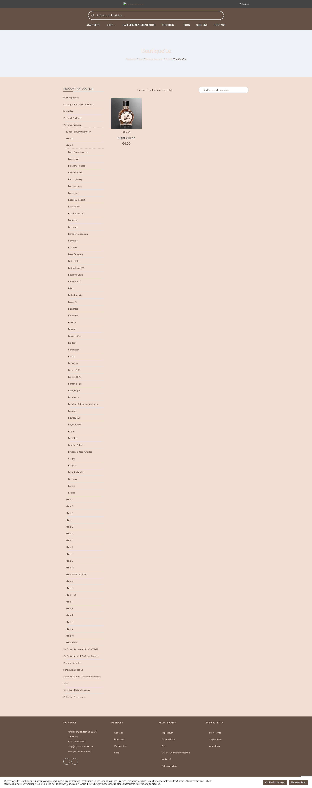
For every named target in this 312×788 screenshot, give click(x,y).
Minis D (69, 506)
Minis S (69, 608)
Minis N (69, 581)
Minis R (69, 601)
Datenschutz (168, 739)
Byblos (71, 492)
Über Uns (119, 739)
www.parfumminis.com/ (79, 751)
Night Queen (126, 138)
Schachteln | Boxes (73, 669)
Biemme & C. (74, 281)
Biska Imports (75, 295)
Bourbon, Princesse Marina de (83, 404)
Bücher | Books (71, 97)
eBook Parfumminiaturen (78, 131)
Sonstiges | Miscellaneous (76, 690)
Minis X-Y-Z (71, 642)
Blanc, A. (72, 302)
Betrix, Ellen (74, 261)
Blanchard (73, 308)
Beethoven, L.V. (76, 213)
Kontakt (220, 25)
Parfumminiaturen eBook (139, 25)
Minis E (69, 513)
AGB (164, 746)
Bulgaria (72, 465)
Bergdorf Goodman (78, 233)
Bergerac (73, 240)
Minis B (168, 59)
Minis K (69, 554)
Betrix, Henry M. (76, 267)
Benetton (73, 220)
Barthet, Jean (75, 186)
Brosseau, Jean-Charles (80, 451)
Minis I (69, 540)
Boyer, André (74, 424)
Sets (65, 683)
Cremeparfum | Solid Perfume (78, 104)
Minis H (69, 533)
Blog (187, 25)
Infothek (168, 25)
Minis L (69, 560)
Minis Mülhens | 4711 (76, 574)
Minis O (70, 588)
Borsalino (73, 363)
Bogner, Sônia (75, 336)
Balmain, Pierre (75, 172)
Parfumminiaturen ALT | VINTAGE (80, 649)
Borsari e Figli (75, 383)
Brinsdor (72, 438)
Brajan (71, 431)
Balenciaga (73, 158)
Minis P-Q (71, 594)
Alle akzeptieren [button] (298, 782)
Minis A (69, 138)
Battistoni (73, 193)
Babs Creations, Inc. (78, 152)
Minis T (69, 615)
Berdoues (73, 227)
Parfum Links (120, 746)
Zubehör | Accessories (74, 697)
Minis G (69, 526)
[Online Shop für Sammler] (138, 4)
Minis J (69, 547)
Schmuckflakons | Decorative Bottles (82, 676)
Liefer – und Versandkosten (176, 752)
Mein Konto (215, 732)
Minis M (70, 567)
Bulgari (71, 458)
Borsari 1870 (74, 376)
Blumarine (73, 315)
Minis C (69, 499)
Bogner (72, 329)
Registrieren (215, 739)
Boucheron (73, 397)
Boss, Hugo (74, 390)
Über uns (201, 25)
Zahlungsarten (169, 765)
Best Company (75, 254)
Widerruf (166, 759)
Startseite (93, 25)
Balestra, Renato (76, 165)
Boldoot (72, 342)
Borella (71, 356)
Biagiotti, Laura (75, 274)
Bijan (70, 288)
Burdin (71, 485)
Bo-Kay (72, 322)
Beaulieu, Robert (76, 199)
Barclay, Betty (75, 179)
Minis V (69, 628)
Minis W (70, 635)
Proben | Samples (72, 663)
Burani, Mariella (76, 472)
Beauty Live (74, 206)
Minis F (69, 519)
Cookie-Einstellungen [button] (275, 782)
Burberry (72, 479)
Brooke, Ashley (76, 445)
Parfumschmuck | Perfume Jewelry (80, 656)
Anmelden (214, 746)
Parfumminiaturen (154, 59)
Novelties (68, 111)
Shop (110, 25)
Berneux (72, 247)
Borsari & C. (74, 370)
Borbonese (73, 349)
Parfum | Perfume (72, 118)
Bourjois (72, 410)
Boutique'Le (74, 417)
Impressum (167, 732)
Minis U (69, 622)
